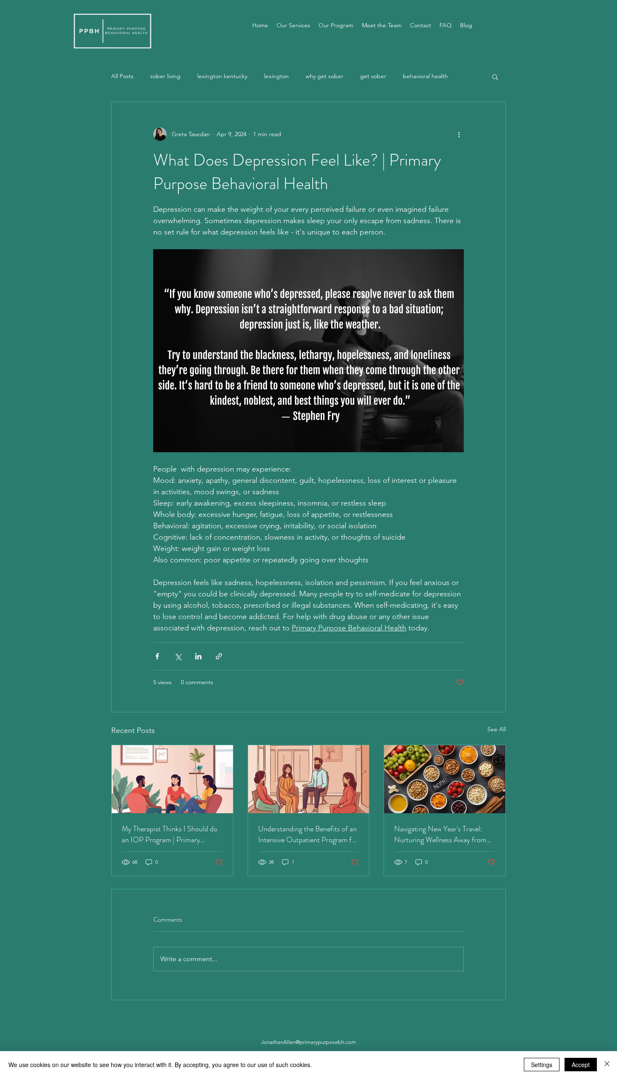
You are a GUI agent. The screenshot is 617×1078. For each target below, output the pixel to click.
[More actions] (459, 134)
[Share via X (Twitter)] (178, 656)
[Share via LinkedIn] (198, 656)
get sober (373, 76)
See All (496, 729)
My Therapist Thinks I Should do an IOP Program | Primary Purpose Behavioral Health (169, 834)
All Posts (122, 76)
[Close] (607, 1064)
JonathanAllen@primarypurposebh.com (308, 1042)
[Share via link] (219, 656)
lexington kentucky (222, 76)
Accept (581, 1064)
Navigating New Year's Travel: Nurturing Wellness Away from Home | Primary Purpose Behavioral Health (440, 834)
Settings (541, 1064)
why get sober (324, 76)
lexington (276, 76)
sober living (165, 76)
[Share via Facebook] (157, 656)
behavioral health (425, 76)
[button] (495, 76)
